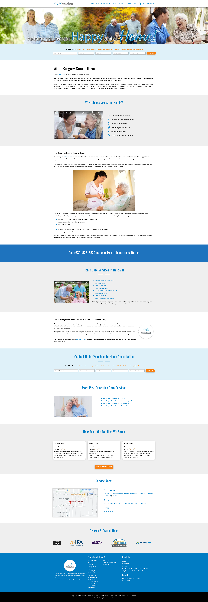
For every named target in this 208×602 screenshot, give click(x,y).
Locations (115, 3)
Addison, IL (131, 49)
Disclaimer (133, 595)
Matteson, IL (91, 573)
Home (92, 3)
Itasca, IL (99, 49)
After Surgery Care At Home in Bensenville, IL (116, 403)
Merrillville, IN (106, 560)
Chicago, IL (91, 564)
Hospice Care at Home (101, 288)
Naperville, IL (92, 575)
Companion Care (100, 283)
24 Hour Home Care (111, 290)
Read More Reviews (104, 466)
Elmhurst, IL (116, 49)
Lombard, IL (139, 49)
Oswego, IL (91, 579)
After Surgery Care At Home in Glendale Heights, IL (117, 401)
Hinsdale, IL (91, 571)
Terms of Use (114, 595)
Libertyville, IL (92, 566)
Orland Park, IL (92, 577)
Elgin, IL (90, 569)
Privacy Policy (125, 595)
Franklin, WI (106, 564)
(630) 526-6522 (148, 4)
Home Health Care (100, 285)
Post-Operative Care (101, 295)
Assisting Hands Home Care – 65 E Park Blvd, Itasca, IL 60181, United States (126, 503)
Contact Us (129, 3)
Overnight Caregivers (101, 293)
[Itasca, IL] (63, 3)
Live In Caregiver (100, 290)
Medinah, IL (80, 49)
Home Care (68, 157)
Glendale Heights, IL (90, 49)
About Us (122, 3)
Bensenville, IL (107, 49)
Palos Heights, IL (93, 581)
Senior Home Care (100, 298)
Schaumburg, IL (92, 585)
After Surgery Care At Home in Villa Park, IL (115, 398)
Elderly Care (110, 298)
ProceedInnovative (108, 598)
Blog (135, 3)
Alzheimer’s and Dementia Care (104, 280)
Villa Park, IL (124, 49)
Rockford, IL (91, 583)
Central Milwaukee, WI (109, 562)
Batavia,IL (91, 562)
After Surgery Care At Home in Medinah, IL (115, 406)
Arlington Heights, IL (94, 560)
